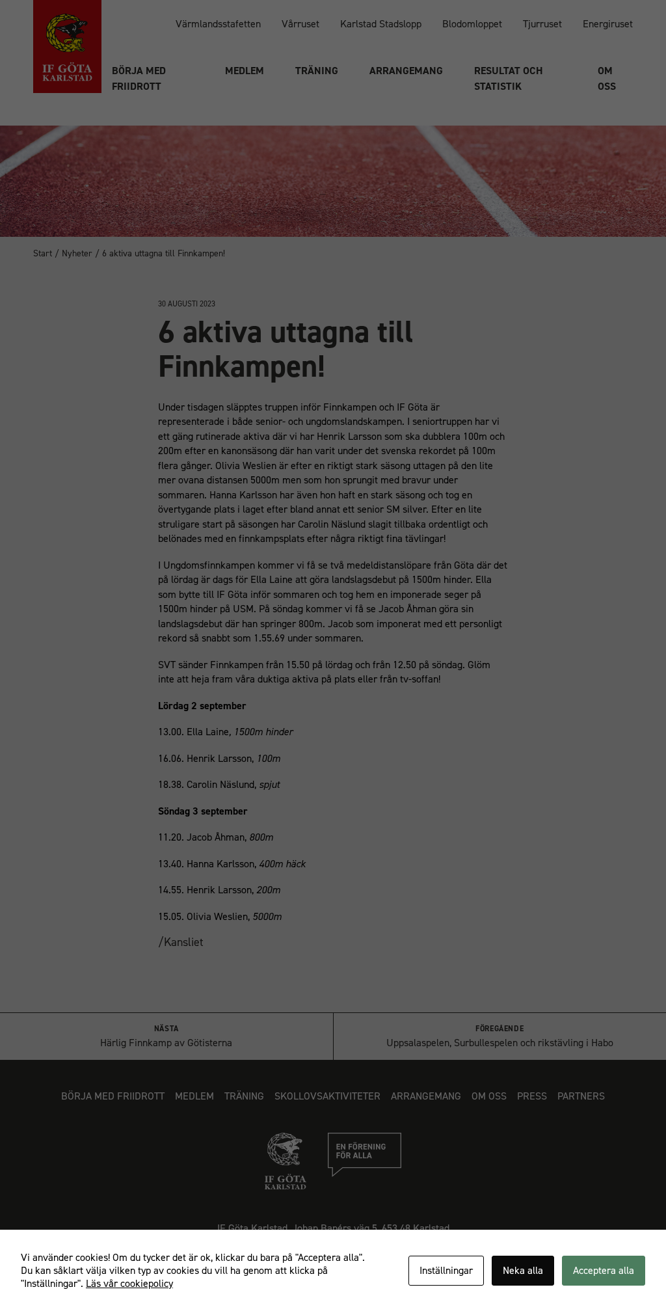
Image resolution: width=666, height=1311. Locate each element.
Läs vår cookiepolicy (129, 1283)
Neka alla (523, 1270)
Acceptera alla (603, 1270)
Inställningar (446, 1270)
